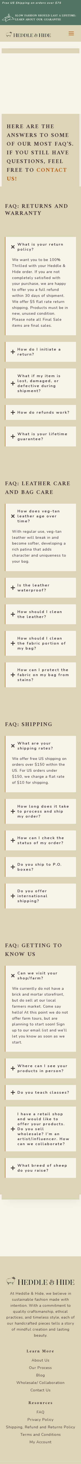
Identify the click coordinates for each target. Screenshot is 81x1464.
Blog (40, 1375)
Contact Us (41, 1390)
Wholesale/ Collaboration (40, 1382)
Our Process (40, 1367)
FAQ (40, 1412)
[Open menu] (71, 33)
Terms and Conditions (40, 1434)
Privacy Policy (40, 1419)
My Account (40, 1442)
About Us (40, 1360)
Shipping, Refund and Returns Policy (40, 1427)
